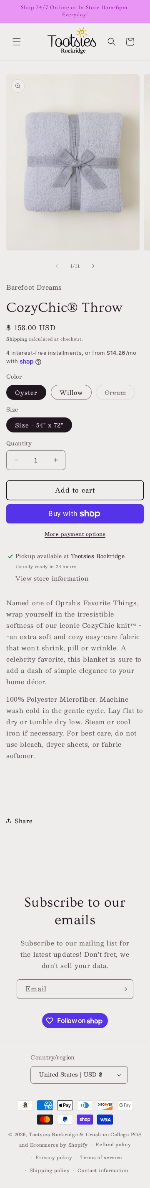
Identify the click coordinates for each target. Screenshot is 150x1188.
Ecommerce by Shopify (59, 1145)
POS (136, 1134)
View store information (51, 578)
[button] (17, 42)
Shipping (17, 338)
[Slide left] (57, 266)
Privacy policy (53, 1157)
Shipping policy (50, 1170)
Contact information (103, 1170)
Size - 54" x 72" (39, 425)
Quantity (19, 444)
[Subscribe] (124, 989)
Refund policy (113, 1144)
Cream (120, 393)
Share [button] (24, 821)
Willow (71, 392)
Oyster (26, 392)
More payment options (75, 534)
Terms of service (101, 1157)
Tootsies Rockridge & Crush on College (80, 1134)
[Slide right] (93, 266)
